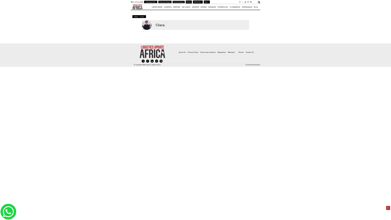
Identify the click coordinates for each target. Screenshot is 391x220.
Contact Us (250, 52)
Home (136, 16)
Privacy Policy (193, 52)
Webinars (231, 52)
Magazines (222, 52)
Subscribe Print (151, 2)
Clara (160, 25)
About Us (182, 52)
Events (188, 2)
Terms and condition (208, 52)
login (206, 2)
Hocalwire (257, 64)
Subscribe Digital (165, 2)
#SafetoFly (197, 2)
